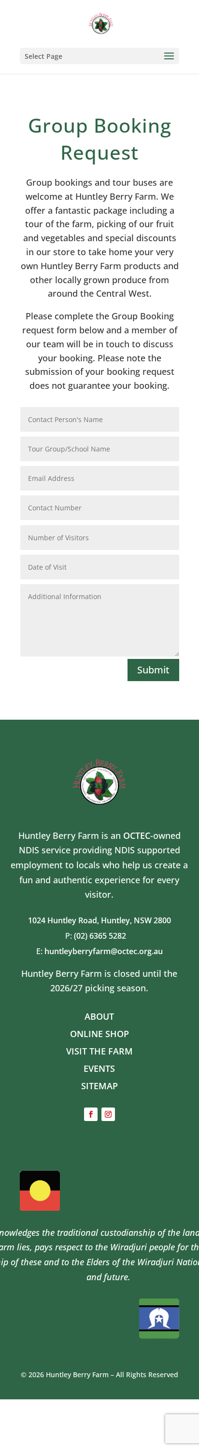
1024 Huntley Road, (64, 920)
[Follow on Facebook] (91, 1114)
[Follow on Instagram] (108, 1114)
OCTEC (136, 835)
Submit (153, 669)
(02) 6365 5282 (104, 935)
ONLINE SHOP (99, 1034)
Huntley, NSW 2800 (136, 920)
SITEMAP (99, 1086)
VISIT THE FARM (99, 1051)
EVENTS (99, 1068)
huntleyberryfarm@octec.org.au (103, 951)
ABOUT (99, 1016)
